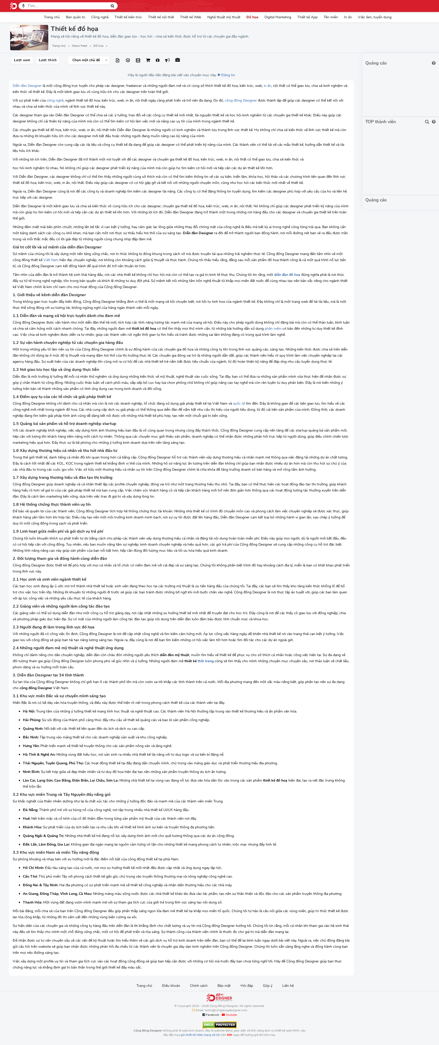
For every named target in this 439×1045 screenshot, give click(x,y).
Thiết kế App (307, 17)
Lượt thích (48, 60)
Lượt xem (22, 60)
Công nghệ (99, 17)
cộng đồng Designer (241, 100)
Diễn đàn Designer (27, 85)
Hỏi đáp (247, 985)
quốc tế (239, 403)
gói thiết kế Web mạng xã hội (200, 1035)
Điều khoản (171, 985)
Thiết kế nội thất (161, 17)
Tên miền (331, 17)
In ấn (348, 17)
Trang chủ (52, 17)
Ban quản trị (75, 17)
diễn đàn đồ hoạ (287, 274)
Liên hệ (288, 985)
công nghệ (55, 100)
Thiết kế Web (190, 17)
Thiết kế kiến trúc (128, 17)
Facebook (212, 1015)
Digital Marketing (277, 17)
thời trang (206, 661)
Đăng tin (227, 75)
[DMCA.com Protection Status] (219, 1025)
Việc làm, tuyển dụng (374, 17)
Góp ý (267, 985)
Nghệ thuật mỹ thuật (223, 17)
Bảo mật (224, 985)
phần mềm (273, 328)
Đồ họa (252, 17)
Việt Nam (50, 260)
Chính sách (199, 985)
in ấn (267, 85)
